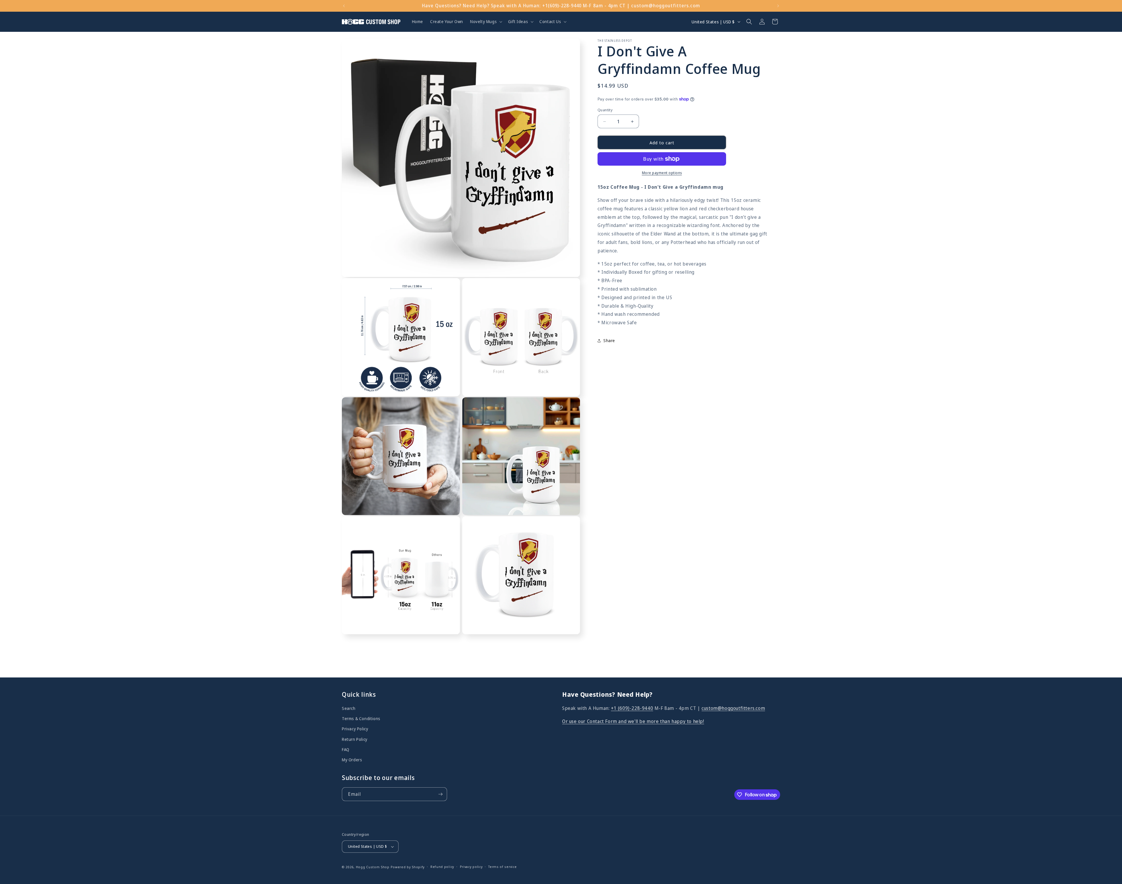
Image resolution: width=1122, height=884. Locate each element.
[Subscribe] (440, 794)
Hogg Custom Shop (372, 867)
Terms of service (502, 866)
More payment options (662, 172)
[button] (486, 21)
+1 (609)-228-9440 (632, 708)
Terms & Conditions (361, 718)
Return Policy (355, 739)
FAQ (345, 749)
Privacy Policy (355, 729)
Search (349, 708)
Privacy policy (471, 866)
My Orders (352, 759)
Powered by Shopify (408, 867)
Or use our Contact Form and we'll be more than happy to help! (633, 721)
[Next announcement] (778, 5)
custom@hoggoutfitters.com (733, 708)
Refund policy (442, 866)
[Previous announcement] (343, 5)
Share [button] (609, 340)
